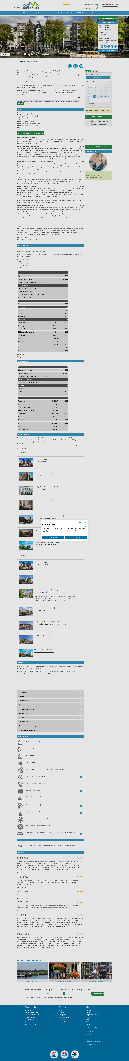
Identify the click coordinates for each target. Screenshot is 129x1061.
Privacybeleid (83, 522)
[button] (46, 522)
